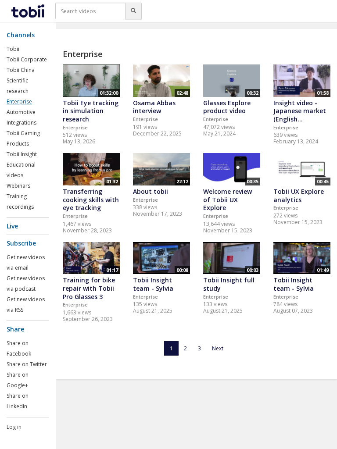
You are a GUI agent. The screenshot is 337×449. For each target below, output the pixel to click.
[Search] (133, 11)
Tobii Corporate (27, 59)
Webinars (18, 185)
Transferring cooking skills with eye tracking (91, 199)
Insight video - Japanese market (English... (299, 111)
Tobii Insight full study (229, 284)
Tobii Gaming (23, 133)
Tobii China (21, 70)
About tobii (150, 191)
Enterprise (19, 101)
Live (12, 226)
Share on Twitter (27, 364)
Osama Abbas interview (154, 107)
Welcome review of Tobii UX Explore (227, 199)
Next (217, 348)
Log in (14, 427)
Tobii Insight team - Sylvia (153, 284)
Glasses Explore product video (227, 107)
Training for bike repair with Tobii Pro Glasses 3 (89, 288)
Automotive (21, 112)
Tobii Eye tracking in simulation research (90, 111)
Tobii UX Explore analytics (298, 195)
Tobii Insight (22, 154)
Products (18, 143)
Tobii (13, 49)
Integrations (21, 122)
